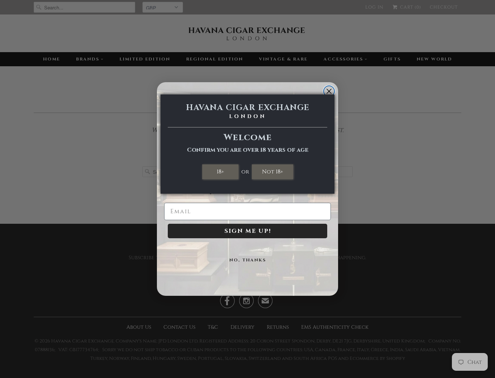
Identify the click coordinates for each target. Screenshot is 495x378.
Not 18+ (272, 171)
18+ (220, 171)
